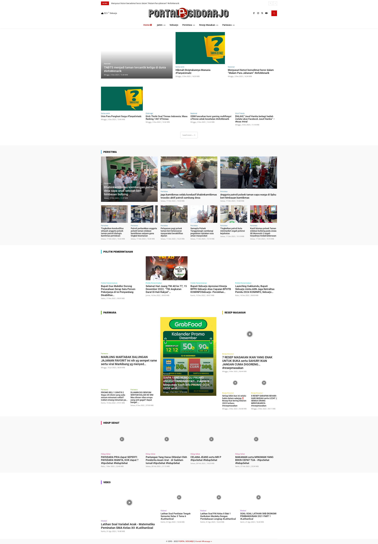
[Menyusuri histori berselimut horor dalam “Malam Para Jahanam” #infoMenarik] (252, 48)
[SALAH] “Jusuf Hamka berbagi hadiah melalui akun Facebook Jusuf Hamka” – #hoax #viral (255, 119)
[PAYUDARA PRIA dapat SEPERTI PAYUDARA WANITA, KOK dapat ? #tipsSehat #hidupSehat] (122, 439)
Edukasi (104, 521)
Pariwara (104, 353)
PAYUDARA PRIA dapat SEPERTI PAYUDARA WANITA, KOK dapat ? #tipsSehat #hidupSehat (119, 460)
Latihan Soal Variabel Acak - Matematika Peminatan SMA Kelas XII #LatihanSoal (128, 526)
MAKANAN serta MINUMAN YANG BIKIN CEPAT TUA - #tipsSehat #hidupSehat (254, 460)
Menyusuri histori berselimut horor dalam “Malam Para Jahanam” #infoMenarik (251, 71)
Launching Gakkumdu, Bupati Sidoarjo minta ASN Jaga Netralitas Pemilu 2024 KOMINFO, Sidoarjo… (254, 289)
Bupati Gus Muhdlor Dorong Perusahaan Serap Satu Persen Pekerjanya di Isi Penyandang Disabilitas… (118, 291)
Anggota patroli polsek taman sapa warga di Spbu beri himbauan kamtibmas (248, 196)
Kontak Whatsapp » (203, 541)
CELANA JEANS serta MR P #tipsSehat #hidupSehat (205, 458)
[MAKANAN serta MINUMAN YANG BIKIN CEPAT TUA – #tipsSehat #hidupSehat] (256, 439)
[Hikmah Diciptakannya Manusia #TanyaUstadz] (200, 48)
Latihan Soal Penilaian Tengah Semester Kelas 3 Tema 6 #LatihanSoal (175, 516)
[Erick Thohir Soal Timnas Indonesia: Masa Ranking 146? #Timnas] (167, 98)
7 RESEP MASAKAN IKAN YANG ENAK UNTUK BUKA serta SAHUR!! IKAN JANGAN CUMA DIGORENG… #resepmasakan (247, 362)
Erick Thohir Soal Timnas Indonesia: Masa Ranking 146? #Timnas (166, 117)
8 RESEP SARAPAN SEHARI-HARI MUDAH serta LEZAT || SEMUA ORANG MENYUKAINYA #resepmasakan (264, 401)
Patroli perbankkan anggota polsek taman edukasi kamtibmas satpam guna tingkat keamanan (144, 232)
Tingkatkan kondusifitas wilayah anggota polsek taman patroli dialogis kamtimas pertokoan (112, 232)
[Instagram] (258, 13)
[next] (275, 3)
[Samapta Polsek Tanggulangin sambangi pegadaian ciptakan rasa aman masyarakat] (203, 214)
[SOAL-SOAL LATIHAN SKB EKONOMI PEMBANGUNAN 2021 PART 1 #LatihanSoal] (258, 497)
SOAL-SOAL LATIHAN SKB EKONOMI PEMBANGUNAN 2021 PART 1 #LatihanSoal (258, 516)
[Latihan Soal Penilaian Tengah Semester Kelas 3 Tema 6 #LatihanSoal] (179, 497)
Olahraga (149, 113)
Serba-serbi (180, 67)
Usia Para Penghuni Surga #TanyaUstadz (129, 3)
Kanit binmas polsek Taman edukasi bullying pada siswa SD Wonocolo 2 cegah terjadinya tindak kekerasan (263, 232)
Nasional (107, 64)
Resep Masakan (228, 354)
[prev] (270, 3)
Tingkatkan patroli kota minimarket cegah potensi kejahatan (232, 231)
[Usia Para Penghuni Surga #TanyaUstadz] (122, 98)
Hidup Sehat (105, 454)
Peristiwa (107, 183)
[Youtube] (266, 13)
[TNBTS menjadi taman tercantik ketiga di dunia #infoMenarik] (137, 55)
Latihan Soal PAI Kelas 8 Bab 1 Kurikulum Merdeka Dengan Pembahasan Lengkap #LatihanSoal (218, 516)
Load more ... (188, 135)
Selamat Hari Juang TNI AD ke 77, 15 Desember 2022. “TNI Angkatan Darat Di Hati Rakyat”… (166, 289)
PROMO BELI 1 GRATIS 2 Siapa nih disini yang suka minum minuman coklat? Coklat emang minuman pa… (114, 396)
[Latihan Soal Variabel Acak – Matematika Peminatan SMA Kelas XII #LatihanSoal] (129, 502)
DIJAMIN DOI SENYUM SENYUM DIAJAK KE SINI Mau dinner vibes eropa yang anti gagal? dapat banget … (142, 397)
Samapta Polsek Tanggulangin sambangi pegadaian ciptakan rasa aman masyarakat (202, 232)
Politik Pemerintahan (109, 283)
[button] (274, 13)
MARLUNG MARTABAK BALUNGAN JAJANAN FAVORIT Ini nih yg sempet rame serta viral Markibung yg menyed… (129, 360)
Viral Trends (240, 113)
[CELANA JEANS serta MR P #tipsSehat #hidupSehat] (211, 439)
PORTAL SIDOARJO (186, 541)
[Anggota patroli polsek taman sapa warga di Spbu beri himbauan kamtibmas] (248, 172)
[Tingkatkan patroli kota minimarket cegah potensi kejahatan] (233, 214)
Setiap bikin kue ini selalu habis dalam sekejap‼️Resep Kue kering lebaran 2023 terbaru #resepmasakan (234, 401)
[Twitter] (262, 13)
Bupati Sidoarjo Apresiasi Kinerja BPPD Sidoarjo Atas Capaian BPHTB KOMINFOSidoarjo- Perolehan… (210, 289)
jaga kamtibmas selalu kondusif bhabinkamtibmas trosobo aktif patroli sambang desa (189, 196)
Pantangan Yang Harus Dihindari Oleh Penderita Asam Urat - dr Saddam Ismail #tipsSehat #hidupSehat (166, 460)
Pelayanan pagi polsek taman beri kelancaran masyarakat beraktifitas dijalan (172, 232)
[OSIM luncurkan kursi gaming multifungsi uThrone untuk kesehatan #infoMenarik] (211, 98)
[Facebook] (254, 13)
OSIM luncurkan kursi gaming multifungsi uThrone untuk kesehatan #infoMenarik (210, 117)
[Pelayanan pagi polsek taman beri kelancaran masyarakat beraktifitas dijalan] (174, 214)
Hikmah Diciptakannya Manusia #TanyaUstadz (193, 71)
